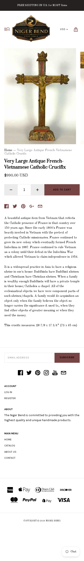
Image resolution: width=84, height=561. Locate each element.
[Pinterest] (37, 373)
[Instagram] (46, 373)
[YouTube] (55, 373)
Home (8, 150)
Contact (10, 457)
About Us (10, 451)
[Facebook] (20, 373)
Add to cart (62, 189)
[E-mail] (63, 373)
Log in (8, 392)
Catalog (9, 445)
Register (10, 398)
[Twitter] (29, 373)
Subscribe (67, 357)
